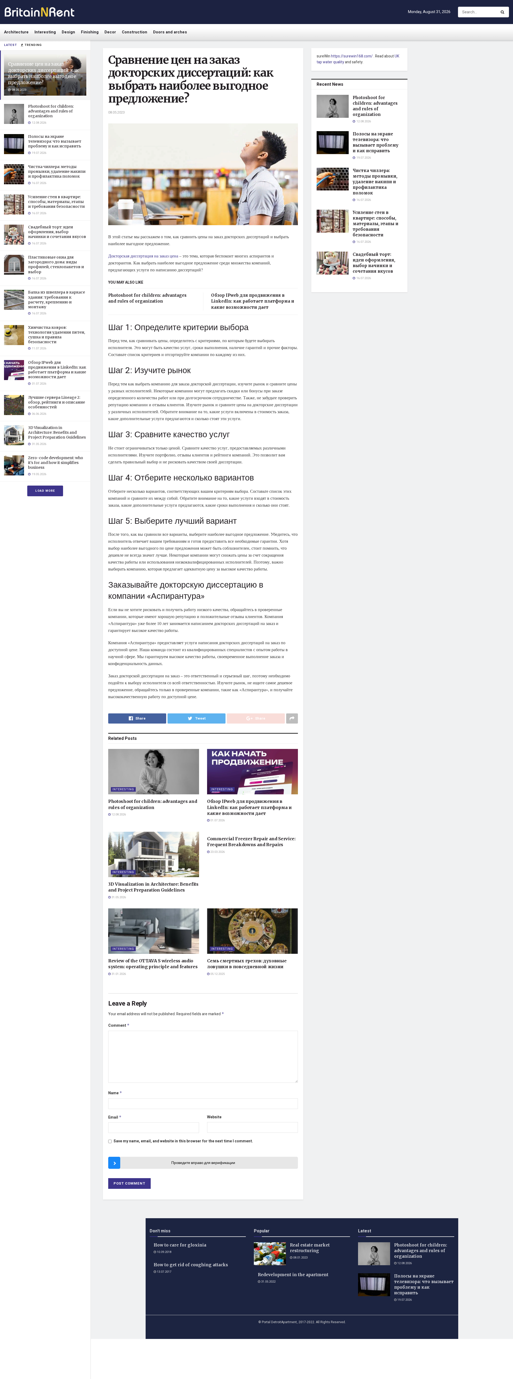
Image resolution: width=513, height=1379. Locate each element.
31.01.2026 (118, 974)
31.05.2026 (118, 897)
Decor (110, 32)
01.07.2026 (217, 820)
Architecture (16, 32)
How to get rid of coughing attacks (191, 1264)
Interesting (45, 32)
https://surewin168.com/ (352, 56)
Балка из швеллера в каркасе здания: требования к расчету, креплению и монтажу (56, 299)
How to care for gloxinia (180, 1245)
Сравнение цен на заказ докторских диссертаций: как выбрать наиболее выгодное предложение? (43, 73)
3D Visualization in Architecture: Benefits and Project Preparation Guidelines (57, 432)
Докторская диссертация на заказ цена (143, 256)
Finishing (90, 32)
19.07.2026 (404, 1300)
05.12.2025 (217, 974)
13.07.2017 (163, 1271)
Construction (134, 32)
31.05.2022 (267, 1281)
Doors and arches (170, 32)
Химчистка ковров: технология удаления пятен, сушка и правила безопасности (56, 335)
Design (68, 32)
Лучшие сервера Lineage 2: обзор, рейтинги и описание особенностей (56, 402)
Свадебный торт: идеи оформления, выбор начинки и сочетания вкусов (57, 232)
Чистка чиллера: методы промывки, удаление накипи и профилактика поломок (57, 171)
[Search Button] (503, 12)
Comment (119, 1025)
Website (214, 1117)
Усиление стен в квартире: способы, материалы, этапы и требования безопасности (56, 201)
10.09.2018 (163, 1252)
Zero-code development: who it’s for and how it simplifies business (55, 462)
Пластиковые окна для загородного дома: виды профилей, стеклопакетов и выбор (56, 264)
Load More (45, 491)
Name (115, 1093)
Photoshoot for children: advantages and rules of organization (51, 111)
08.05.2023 (116, 112)
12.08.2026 (118, 814)
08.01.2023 (300, 1257)
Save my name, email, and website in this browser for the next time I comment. (183, 1141)
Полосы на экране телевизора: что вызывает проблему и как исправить (54, 141)
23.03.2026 (217, 852)
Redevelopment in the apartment (293, 1274)
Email (115, 1117)
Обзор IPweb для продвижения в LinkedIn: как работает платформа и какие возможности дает (57, 370)
